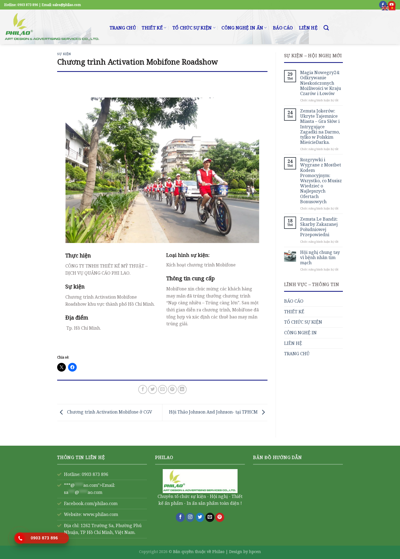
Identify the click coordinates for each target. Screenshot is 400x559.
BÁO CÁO (283, 28)
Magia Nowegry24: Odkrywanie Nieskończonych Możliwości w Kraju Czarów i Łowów (320, 83)
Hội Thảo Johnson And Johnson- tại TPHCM (214, 412)
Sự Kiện (64, 54)
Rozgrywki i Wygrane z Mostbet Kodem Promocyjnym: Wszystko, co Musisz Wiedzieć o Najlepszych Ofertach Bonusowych (321, 180)
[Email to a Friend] (162, 389)
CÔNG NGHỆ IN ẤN (242, 28)
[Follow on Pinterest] (219, 517)
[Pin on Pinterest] (172, 389)
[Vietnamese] (392, 7)
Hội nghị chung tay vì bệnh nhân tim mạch (320, 258)
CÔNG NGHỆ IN (300, 333)
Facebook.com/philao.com (91, 503)
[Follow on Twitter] (200, 517)
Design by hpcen (245, 551)
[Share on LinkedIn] (182, 389)
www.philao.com (100, 514)
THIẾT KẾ (152, 28)
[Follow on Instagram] (190, 517)
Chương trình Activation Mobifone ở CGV (109, 412)
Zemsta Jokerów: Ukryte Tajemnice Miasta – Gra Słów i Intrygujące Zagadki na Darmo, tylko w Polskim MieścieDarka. (320, 126)
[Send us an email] (209, 517)
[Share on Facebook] (142, 389)
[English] (385, 7)
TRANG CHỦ (123, 28)
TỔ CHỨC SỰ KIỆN (192, 28)
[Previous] (76, 170)
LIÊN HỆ (308, 28)
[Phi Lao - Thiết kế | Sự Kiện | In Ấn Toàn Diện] (52, 26)
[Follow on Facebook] (180, 517)
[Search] (326, 28)
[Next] (248, 170)
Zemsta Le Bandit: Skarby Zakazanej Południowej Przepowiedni (319, 227)
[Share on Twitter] (152, 389)
